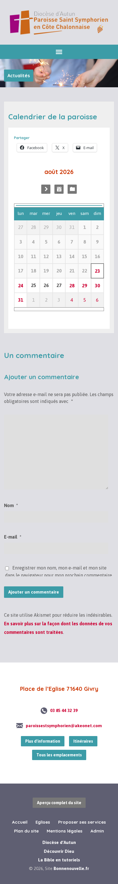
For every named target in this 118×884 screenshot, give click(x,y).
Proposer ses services (82, 822)
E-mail (12, 536)
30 (97, 285)
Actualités (18, 75)
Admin (97, 831)
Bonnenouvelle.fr (71, 868)
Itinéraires (83, 741)
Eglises (43, 822)
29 (84, 285)
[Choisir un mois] (59, 189)
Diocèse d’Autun (59, 842)
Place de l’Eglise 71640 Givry (59, 688)
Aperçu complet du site (59, 802)
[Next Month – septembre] (45, 189)
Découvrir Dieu (59, 851)
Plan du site (26, 831)
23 (97, 271)
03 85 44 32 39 (64, 710)
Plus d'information (42, 741)
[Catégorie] (72, 189)
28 (71, 285)
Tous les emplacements (59, 755)
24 (20, 285)
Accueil (19, 822)
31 (20, 300)
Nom (11, 505)
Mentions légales (64, 831)
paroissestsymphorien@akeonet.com (64, 725)
